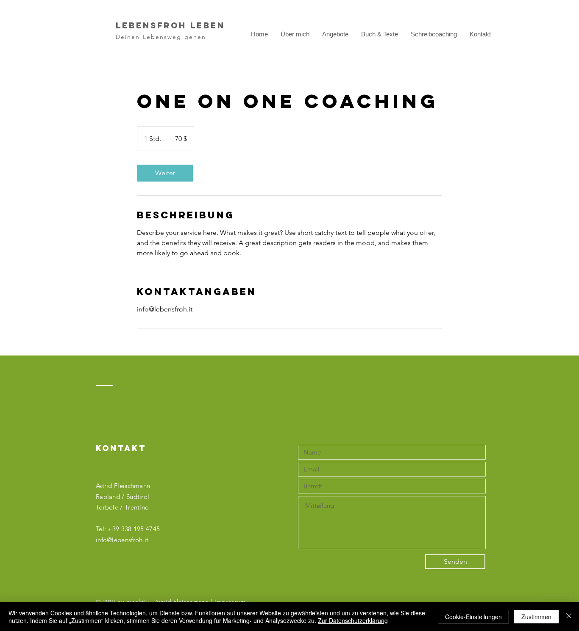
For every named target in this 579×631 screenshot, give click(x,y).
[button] (335, 34)
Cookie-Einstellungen (473, 616)
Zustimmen (536, 616)
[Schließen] (569, 616)
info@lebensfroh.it (122, 540)
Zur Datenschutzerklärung (353, 620)
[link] (165, 173)
